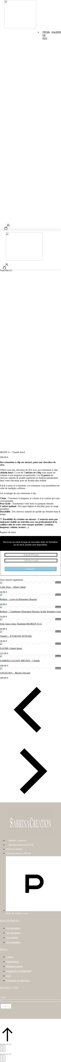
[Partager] (4, 1054)
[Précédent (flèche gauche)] (1, 1048)
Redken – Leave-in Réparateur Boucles (18, 599)
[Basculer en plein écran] (4, 1044)
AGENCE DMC (35, 1025)
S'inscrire (30, 569)
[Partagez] (7, 1044)
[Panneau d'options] (5, 228)
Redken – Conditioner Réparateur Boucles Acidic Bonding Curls (30, 611)
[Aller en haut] (7, 1041)
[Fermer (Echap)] (10, 1044)
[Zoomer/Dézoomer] (1, 1044)
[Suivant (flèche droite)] (4, 1048)
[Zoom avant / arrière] (10, 1054)
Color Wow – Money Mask (13, 587)
